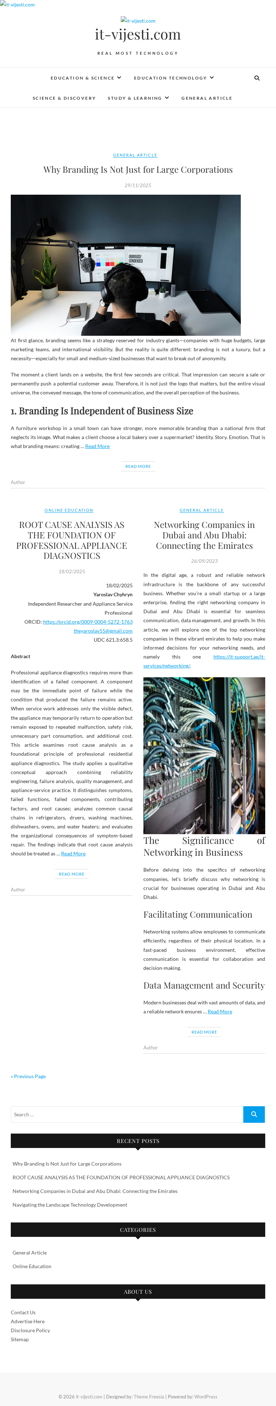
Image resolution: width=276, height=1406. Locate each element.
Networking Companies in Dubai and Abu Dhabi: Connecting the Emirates (204, 535)
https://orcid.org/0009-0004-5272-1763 (88, 622)
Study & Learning (135, 98)
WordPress (205, 1397)
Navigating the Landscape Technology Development (70, 1205)
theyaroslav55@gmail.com (103, 631)
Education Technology (170, 78)
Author (18, 482)
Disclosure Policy (30, 1330)
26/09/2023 (204, 561)
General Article (207, 98)
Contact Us (23, 1312)
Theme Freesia (149, 1397)
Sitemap (20, 1339)
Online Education (69, 510)
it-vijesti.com (138, 33)
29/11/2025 (138, 185)
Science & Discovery (64, 98)
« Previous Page (28, 1076)
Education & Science (83, 78)
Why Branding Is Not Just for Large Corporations (138, 169)
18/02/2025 (72, 571)
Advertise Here (28, 1321)
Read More (97, 446)
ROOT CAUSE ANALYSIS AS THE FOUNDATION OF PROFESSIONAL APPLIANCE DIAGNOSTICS (71, 540)
